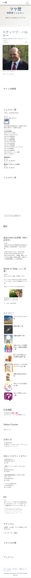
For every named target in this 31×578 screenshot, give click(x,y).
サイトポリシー (7, 570)
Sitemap (9, 569)
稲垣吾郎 (12, 143)
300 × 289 (17, 38)
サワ (5, 500)
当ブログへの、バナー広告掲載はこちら (15, 414)
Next (27, 42)
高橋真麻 (12, 150)
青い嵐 (6, 118)
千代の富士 (13, 141)
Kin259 (6, 116)
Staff (4, 569)
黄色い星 (11, 118)
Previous (5, 42)
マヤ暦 (4, 2)
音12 (15, 118)
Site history (15, 569)
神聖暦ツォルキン (15, 13)
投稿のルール (22, 569)
